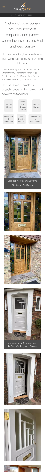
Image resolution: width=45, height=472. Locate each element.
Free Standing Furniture (21, 119)
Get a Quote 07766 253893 (22, 15)
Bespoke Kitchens (36, 105)
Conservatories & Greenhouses (35, 119)
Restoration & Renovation (8, 119)
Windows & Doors (9, 105)
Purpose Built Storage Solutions (23, 106)
